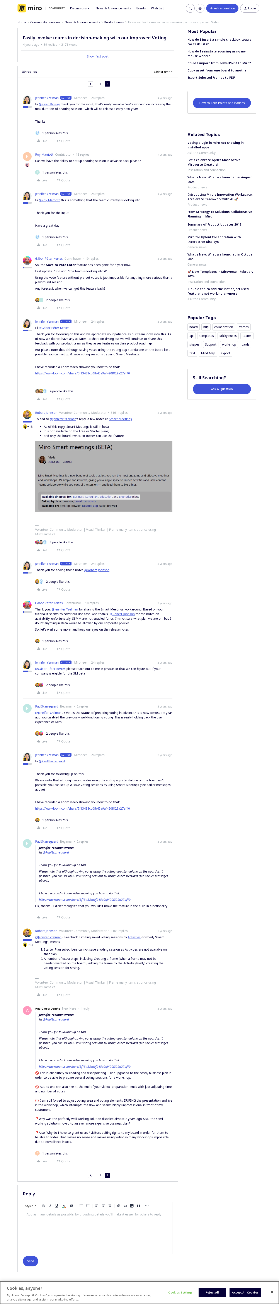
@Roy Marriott (49, 200)
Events (141, 8)
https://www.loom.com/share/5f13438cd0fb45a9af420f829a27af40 (82, 373)
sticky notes (228, 336)
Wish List (157, 8)
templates (206, 336)
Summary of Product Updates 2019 (214, 224)
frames (244, 327)
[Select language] (200, 8)
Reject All (212, 1292)
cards (245, 344)
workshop (229, 344)
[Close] (272, 1292)
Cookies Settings (180, 1292)
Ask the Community (201, 153)
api (191, 336)
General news (197, 247)
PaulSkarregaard (46, 706)
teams (247, 336)
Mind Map (208, 353)
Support (210, 344)
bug (206, 327)
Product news (114, 22)
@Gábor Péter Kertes (54, 328)
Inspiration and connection (206, 170)
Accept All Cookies (245, 1292)
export (225, 353)
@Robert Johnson (96, 570)
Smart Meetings (120, 419)
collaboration (223, 327)
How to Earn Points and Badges (222, 103)
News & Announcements (113, 8)
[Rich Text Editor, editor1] (97, 1232)
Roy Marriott (44, 154)
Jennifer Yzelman (47, 98)
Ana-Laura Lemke (47, 1008)
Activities (134, 937)
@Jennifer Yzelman (63, 419)
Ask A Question (222, 389)
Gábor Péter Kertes (49, 258)
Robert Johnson (46, 412)
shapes (194, 344)
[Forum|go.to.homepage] (41, 8)
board (193, 327)
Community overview (45, 22)
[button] (222, 8)
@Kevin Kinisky (49, 104)
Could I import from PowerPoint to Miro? (219, 63)
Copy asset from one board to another (217, 70)
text (192, 353)
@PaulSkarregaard (52, 761)
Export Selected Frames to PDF (211, 77)
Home (21, 22)
